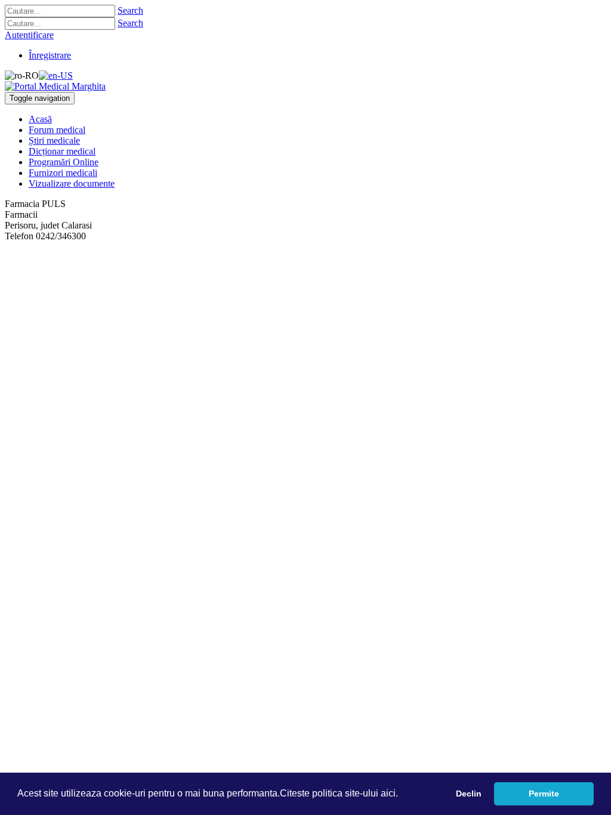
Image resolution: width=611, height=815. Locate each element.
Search (130, 10)
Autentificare (29, 35)
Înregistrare (50, 55)
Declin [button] (469, 793)
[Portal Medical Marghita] (55, 86)
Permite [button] (544, 793)
